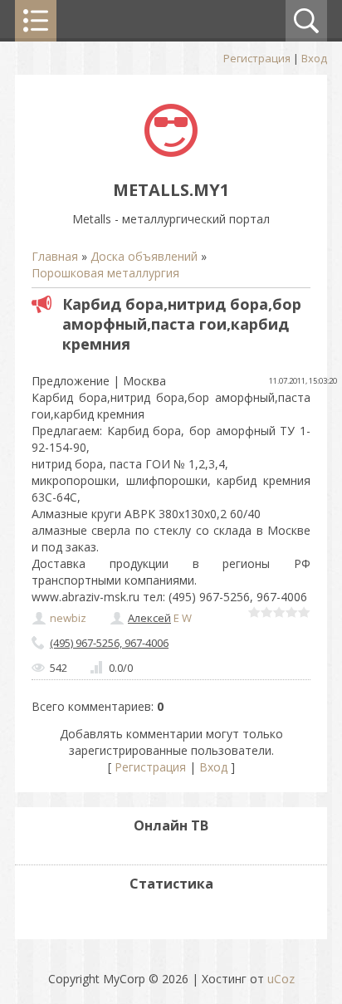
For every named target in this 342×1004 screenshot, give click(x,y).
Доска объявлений (144, 256)
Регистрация (257, 58)
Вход (314, 58)
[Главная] (171, 152)
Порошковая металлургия (105, 273)
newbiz (68, 617)
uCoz (281, 979)
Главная (55, 256)
